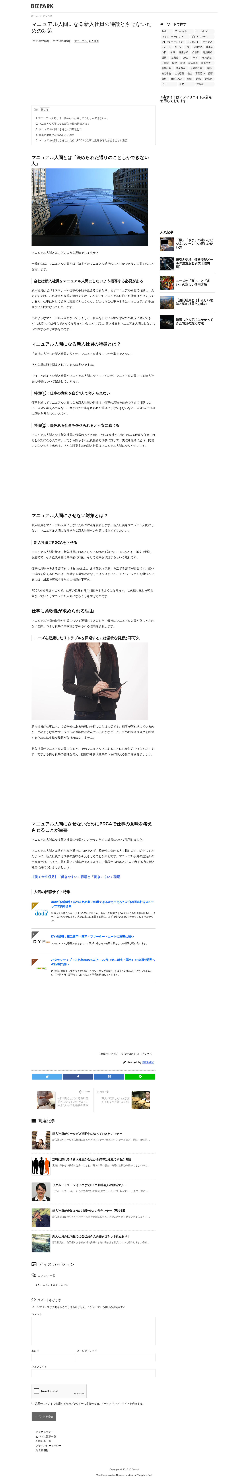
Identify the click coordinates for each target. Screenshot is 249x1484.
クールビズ (202, 31)
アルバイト (181, 31)
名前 (35, 1350)
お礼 (164, 31)
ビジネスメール (199, 36)
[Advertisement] (93, 77)
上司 (187, 47)
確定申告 (166, 73)
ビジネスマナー (45, 1431)
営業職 (174, 57)
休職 (172, 52)
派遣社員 (166, 68)
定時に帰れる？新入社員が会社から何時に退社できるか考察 (91, 1159)
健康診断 (183, 52)
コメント (37, 1314)
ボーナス (207, 41)
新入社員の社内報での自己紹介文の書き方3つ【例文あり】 (91, 1236)
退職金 (208, 78)
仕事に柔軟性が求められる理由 (55, 134)
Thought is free (144, 1475)
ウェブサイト (39, 1366)
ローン (178, 47)
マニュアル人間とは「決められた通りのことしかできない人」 (73, 118)
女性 (185, 57)
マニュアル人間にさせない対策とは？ (59, 129)
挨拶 (174, 63)
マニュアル (80, 41)
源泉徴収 (180, 68)
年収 (195, 57)
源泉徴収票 (196, 68)
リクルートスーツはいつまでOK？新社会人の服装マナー (89, 1185)
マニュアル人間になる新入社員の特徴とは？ (63, 123)
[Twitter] (47, 1077)
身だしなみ (177, 78)
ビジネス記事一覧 (46, 1436)
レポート (166, 47)
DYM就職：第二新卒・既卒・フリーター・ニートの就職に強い (92, 936)
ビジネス (47, 15)
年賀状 (165, 63)
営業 (164, 57)
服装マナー (207, 63)
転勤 (189, 78)
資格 (164, 78)
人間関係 (198, 47)
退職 (198, 78)
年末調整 (207, 57)
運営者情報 (42, 1450)
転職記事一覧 (43, 1440)
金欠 (181, 84)
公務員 (195, 52)
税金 (189, 73)
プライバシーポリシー (48, 1445)
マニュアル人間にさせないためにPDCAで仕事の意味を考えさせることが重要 (81, 140)
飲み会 (200, 84)
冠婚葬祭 (208, 52)
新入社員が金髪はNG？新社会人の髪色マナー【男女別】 (89, 1210)
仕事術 (209, 47)
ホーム (34, 15)
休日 (164, 52)
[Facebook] (78, 1077)
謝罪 (210, 73)
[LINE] (140, 1077)
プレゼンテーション (172, 41)
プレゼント (193, 41)
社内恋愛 (179, 73)
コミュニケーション (172, 36)
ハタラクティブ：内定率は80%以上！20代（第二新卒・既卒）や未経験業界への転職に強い (103, 962)
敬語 (182, 63)
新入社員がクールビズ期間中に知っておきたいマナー (87, 1133)
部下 (164, 84)
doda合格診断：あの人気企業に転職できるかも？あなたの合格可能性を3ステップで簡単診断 (102, 904)
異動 (209, 68)
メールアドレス (87, 1350)
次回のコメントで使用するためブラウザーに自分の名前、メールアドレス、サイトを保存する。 (90, 1403)
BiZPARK (148, 1062)
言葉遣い (200, 73)
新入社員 (94, 41)
